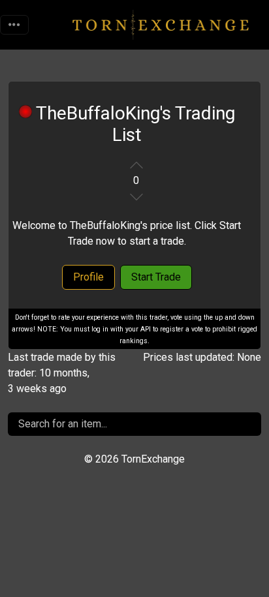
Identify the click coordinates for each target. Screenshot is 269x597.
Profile (88, 277)
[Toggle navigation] (14, 25)
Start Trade (156, 277)
